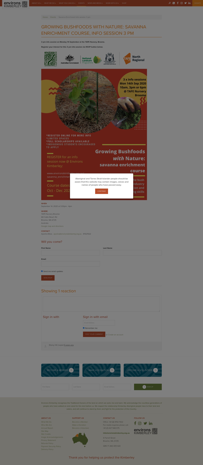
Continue (101, 191)
